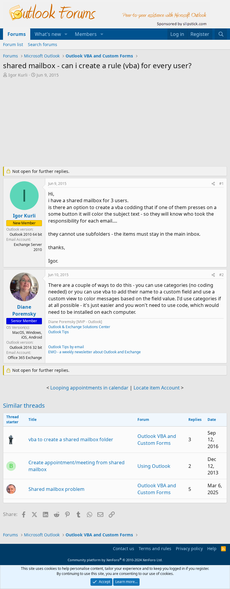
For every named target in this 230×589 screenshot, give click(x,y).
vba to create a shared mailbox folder (70, 439)
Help (212, 548)
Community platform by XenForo (115, 560)
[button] (66, 34)
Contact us (123, 548)
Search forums (42, 44)
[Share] (213, 183)
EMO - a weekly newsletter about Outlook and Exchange (94, 351)
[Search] (221, 34)
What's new (48, 34)
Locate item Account (157, 387)
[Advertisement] (115, 123)
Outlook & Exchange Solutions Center (79, 326)
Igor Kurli (18, 75)
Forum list (13, 44)
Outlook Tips (58, 331)
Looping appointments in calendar (89, 387)
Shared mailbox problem (56, 489)
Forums (16, 34)
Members (86, 34)
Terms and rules (155, 548)
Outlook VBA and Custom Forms (156, 439)
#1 (221, 183)
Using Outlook (153, 466)
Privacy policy (189, 548)
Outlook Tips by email (66, 346)
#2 (221, 274)
